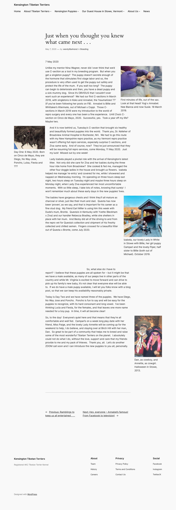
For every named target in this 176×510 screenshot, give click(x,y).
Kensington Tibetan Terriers (32, 4)
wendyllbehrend (70, 49)
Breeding (84, 49)
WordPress (32, 494)
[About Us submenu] (139, 11)
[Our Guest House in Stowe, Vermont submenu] (123, 11)
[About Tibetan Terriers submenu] (50, 11)
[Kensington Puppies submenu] (78, 11)
